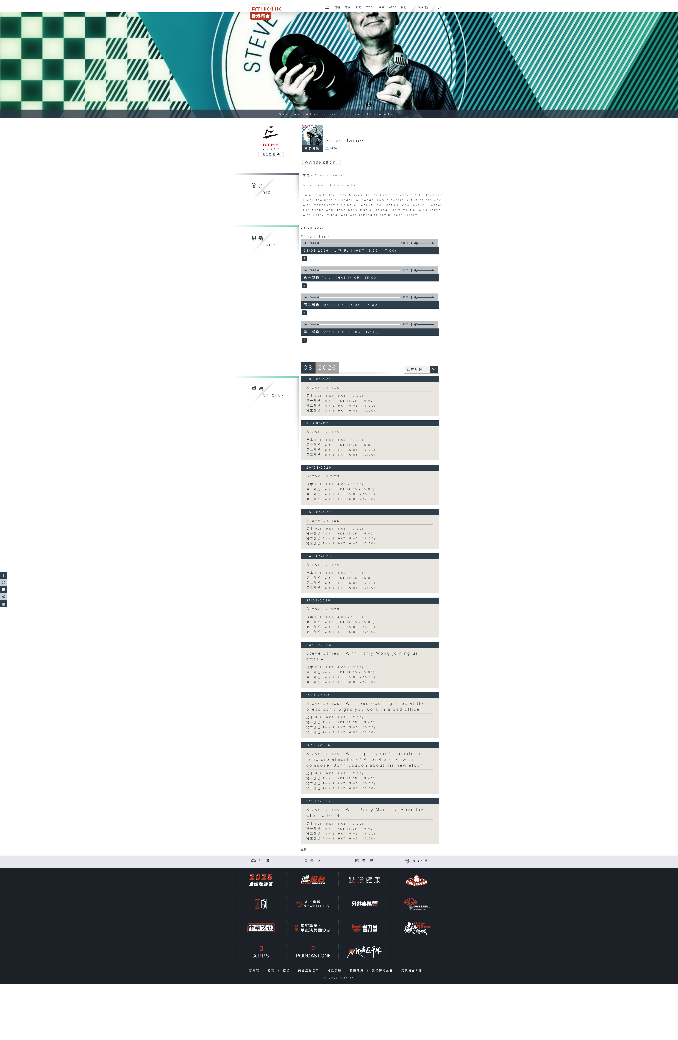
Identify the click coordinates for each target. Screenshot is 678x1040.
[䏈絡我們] (357, 860)
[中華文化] (261, 927)
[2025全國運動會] (261, 879)
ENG (420, 7)
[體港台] (313, 879)
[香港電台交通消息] (253, 860)
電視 (336, 9)
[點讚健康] (364, 879)
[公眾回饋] (407, 861)
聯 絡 (368, 860)
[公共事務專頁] (364, 903)
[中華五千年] (364, 951)
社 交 (316, 860)
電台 (347, 9)
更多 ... (305, 849)
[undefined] (327, 7)
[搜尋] (439, 6)
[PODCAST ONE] (313, 951)
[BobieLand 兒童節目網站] (416, 879)
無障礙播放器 (383, 970)
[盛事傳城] (416, 927)
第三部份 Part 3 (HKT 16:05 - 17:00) (341, 410)
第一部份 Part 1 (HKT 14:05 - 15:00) (340, 401)
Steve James (317, 236)
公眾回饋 (420, 861)
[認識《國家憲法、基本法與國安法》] (313, 927)
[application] (368, 243)
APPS (391, 9)
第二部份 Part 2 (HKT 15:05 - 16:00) (341, 405)
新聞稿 (255, 970)
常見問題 (335, 970)
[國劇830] (261, 903)
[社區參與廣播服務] (416, 903)
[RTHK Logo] (263, 9)
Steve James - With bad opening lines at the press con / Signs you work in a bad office (366, 706)
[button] (305, 243)
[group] (414, 243)
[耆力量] (364, 927)
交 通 (264, 860)
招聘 (272, 970)
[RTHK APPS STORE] (261, 951)
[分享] (305, 860)
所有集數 (312, 148)
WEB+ (369, 9)
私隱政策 (357, 970)
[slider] (426, 243)
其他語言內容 (412, 970)
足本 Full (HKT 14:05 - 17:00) (335, 396)
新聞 (357, 9)
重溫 (380, 9)
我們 (402, 9)
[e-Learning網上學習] (313, 903)
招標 (287, 970)
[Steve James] (304, 259)
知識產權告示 (309, 970)
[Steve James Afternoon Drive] (339, 65)
